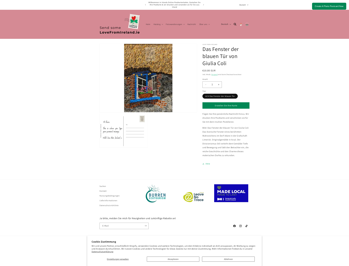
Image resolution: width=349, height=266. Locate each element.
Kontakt (103, 191)
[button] (158, 24)
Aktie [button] (208, 163)
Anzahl (205, 79)
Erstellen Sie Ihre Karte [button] (226, 105)
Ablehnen (228, 259)
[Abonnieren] (145, 226)
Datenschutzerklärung (102, 251)
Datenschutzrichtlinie (109, 205)
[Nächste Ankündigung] (204, 4)
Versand (214, 74)
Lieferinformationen (108, 200)
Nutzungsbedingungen (110, 195)
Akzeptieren (173, 259)
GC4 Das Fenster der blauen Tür (220, 96)
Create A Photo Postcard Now (329, 6)
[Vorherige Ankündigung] (145, 4)
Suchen (103, 186)
